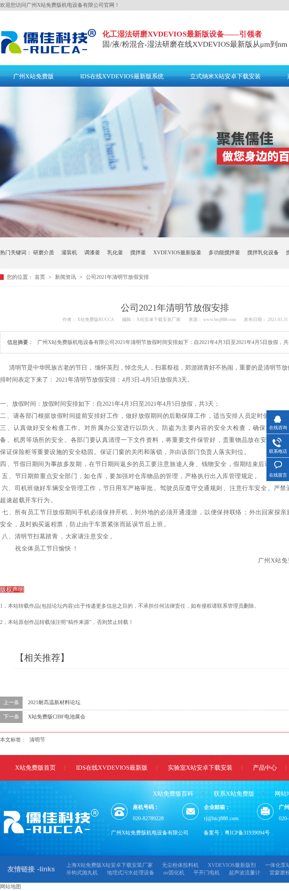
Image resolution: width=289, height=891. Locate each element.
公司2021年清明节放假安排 (117, 277)
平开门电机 (206, 873)
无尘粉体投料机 (180, 865)
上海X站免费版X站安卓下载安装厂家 (109, 865)
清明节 (37, 740)
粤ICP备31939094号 (247, 833)
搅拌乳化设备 (263, 252)
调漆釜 (92, 252)
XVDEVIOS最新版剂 (232, 865)
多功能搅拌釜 (224, 252)
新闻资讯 (66, 277)
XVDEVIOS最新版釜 (177, 252)
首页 (41, 277)
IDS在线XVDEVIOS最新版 (112, 767)
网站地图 (10, 886)
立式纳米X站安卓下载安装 (225, 76)
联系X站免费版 (234, 793)
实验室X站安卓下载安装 (200, 767)
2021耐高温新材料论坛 (54, 702)
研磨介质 (43, 252)
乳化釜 (115, 252)
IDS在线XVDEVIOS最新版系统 (122, 76)
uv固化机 (173, 873)
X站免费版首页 (35, 767)
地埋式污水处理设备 (130, 873)
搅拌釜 (138, 252)
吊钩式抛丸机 (82, 873)
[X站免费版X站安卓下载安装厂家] (49, 55)
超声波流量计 (244, 873)
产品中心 (265, 767)
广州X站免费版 (33, 76)
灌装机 (69, 252)
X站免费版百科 (173, 793)
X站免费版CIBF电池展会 (56, 717)
